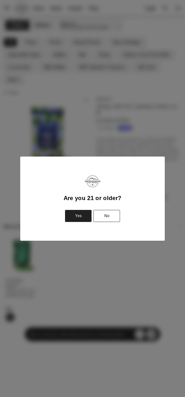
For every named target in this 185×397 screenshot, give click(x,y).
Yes (78, 216)
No (106, 216)
